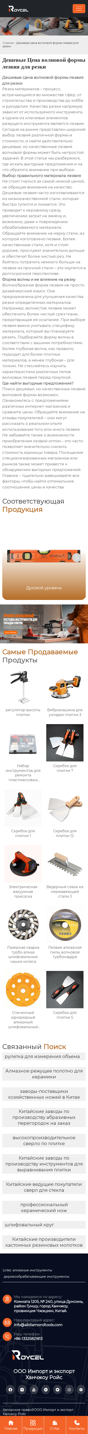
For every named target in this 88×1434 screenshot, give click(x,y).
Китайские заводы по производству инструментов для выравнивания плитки (44, 1163)
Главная (8, 43)
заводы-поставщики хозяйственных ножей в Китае (44, 1094)
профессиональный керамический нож (44, 1207)
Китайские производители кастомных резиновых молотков (44, 1242)
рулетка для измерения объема (42, 1056)
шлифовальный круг (29, 1224)
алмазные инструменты (32, 1270)
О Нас (55, 1425)
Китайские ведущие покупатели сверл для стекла (44, 1187)
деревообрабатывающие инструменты (36, 1277)
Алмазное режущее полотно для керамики (44, 1074)
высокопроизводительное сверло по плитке (44, 1140)
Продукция (32, 1425)
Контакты (77, 1425)
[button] (76, 557)
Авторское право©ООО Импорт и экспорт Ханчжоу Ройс (38, 1412)
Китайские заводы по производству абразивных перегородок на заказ (44, 1117)
